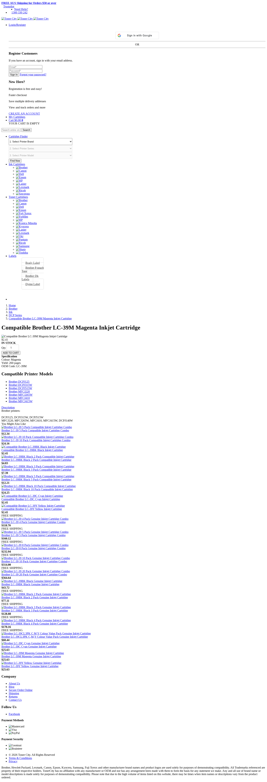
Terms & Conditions (20, 758)
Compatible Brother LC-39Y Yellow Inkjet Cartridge (31, 509)
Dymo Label (32, 284)
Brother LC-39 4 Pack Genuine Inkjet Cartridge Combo (33, 522)
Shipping (14, 693)
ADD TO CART (11, 353)
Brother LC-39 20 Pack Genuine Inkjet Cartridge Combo (34, 574)
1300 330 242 (19, 12)
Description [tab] (8, 407)
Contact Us (15, 699)
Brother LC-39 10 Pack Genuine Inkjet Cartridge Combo (34, 561)
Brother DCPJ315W (20, 384)
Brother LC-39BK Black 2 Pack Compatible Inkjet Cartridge (36, 459)
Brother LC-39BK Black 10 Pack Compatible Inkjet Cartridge (37, 489)
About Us (14, 683)
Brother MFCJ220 (19, 391)
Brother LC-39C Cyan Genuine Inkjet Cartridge (29, 646)
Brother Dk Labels (30, 277)
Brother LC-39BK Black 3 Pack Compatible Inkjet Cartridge (36, 469)
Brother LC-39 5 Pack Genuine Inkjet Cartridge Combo (33, 535)
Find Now (15, 160)
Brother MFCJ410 (19, 398)
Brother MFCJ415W (21, 401)
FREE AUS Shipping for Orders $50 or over (28, 3)
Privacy (13, 761)
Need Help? (21, 9)
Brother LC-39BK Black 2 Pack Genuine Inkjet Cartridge (34, 597)
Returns (13, 696)
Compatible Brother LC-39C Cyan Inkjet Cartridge (30, 499)
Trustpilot (8, 6)
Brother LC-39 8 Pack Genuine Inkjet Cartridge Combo (33, 548)
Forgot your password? (33, 74)
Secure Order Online (21, 690)
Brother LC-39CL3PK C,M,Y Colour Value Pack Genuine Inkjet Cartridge (44, 636)
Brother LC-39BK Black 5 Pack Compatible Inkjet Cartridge (36, 479)
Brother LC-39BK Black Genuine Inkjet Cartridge (30, 584)
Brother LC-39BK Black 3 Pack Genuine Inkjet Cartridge (34, 610)
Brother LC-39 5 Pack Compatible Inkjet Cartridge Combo (35, 430)
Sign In (14, 74)
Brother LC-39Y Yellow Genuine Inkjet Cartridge (29, 666)
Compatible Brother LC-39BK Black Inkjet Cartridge (32, 450)
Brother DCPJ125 (19, 381)
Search (26, 130)
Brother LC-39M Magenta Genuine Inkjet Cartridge (31, 656)
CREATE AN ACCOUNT (24, 113)
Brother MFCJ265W (21, 394)
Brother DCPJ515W (20, 388)
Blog (11, 686)
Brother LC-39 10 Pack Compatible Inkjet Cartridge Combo (35, 440)
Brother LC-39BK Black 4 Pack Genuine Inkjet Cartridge (34, 623)
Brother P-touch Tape (33, 269)
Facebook (14, 714)
